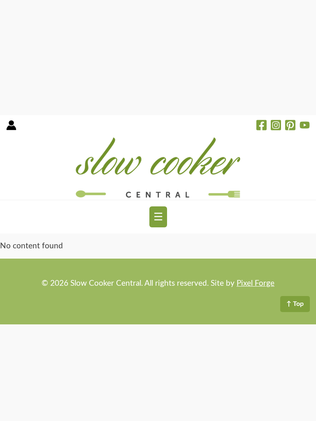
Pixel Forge (255, 283)
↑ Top (295, 304)
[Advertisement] (158, 57)
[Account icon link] (11, 128)
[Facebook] (261, 126)
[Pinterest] (290, 126)
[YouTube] (305, 126)
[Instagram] (276, 126)
